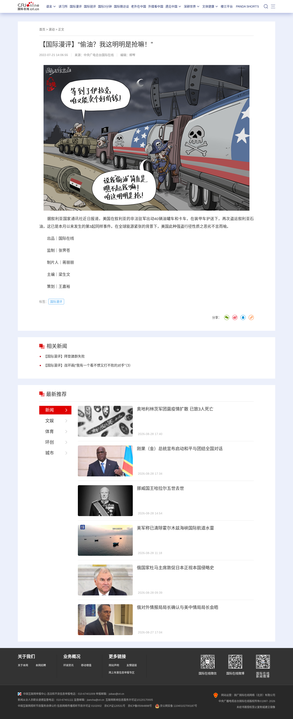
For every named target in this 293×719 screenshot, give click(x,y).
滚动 (52, 29)
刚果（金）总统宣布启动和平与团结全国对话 (180, 448)
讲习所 (63, 6)
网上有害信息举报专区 (121, 672)
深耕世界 (190, 6)
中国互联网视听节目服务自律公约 (37, 705)
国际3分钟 (105, 6)
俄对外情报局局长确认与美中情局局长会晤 (177, 607)
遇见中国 (171, 6)
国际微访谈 (121, 6)
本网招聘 (41, 665)
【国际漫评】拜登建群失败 (64, 356)
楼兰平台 (227, 6)
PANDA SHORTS (247, 6)
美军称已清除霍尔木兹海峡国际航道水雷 (175, 528)
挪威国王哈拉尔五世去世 (160, 488)
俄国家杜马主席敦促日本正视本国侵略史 (175, 567)
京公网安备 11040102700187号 (178, 705)
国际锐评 (90, 6)
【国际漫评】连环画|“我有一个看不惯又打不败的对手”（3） (88, 365)
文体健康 (208, 6)
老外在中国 (138, 6)
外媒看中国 (155, 6)
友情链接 (132, 665)
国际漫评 (76, 6)
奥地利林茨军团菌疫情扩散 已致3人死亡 (175, 409)
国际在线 (28, 6)
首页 (42, 29)
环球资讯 (68, 665)
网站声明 (114, 665)
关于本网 (23, 665)
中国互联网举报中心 (34, 693)
